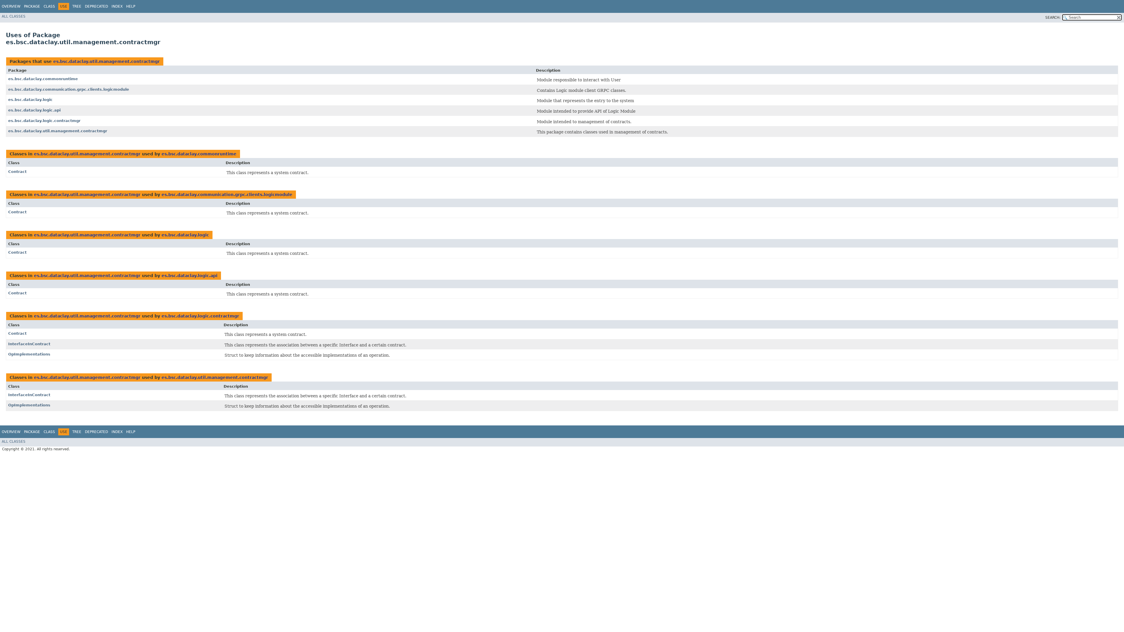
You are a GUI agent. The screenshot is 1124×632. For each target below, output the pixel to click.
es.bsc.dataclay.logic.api (34, 110)
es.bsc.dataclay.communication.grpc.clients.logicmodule (68, 89)
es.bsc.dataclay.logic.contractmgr (44, 120)
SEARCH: (1052, 18)
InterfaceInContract (29, 344)
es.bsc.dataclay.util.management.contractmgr (106, 61)
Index (117, 6)
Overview (11, 6)
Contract (17, 171)
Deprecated (96, 6)
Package (32, 6)
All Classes (13, 16)
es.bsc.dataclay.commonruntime (43, 79)
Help (130, 6)
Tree (76, 6)
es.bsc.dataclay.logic (30, 99)
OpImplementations (29, 354)
